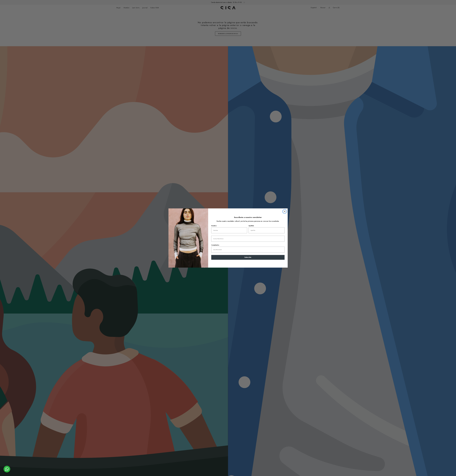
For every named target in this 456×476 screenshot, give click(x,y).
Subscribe (247, 257)
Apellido (251, 226)
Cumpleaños (215, 245)
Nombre (213, 226)
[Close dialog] (285, 211)
